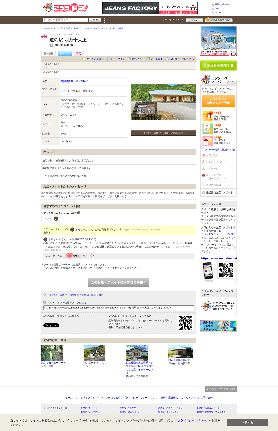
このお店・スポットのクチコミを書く (118, 282)
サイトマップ (83, 397)
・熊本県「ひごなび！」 (129, 408)
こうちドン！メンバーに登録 (217, 234)
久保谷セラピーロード (53, 362)
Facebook (66, 141)
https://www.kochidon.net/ (219, 258)
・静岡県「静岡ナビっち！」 (169, 408)
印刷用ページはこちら (182, 59)
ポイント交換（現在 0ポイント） (217, 177)
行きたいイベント (216, 162)
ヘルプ (218, 8)
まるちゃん (81, 229)
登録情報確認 (213, 184)
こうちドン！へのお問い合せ (197, 397)
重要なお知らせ (222, 4)
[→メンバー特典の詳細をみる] (218, 149)
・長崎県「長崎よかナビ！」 (208, 408)
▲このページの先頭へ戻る (221, 389)
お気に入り (138, 59)
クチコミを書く (95, 59)
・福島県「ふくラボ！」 (90, 412)
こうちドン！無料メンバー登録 (218, 100)
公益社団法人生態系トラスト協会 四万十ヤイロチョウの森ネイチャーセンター (139, 367)
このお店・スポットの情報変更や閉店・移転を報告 (75, 294)
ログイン (194, 19)
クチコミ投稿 (113, 397)
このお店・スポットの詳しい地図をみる (163, 132)
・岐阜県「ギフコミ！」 (167, 412)
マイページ (212, 168)
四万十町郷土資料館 (179, 360)
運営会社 (173, 397)
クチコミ (65, 53)
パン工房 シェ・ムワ (95, 362)
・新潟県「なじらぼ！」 (129, 412)
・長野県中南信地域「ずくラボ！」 (211, 412)
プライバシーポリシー (135, 397)
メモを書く (157, 59)
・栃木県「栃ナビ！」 (89, 408)
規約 (163, 397)
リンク (154, 397)
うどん (50, 218)
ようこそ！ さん (173, 19)
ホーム (218, 12)
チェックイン (117, 59)
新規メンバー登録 (219, 19)
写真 (78, 53)
